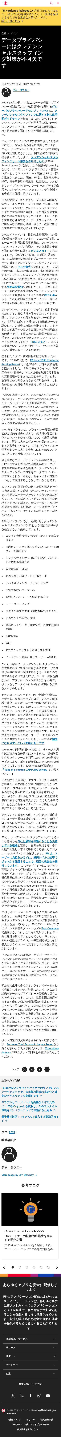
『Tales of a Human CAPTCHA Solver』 (25, 769)
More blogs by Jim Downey (17, 1175)
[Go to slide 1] (13, 1267)
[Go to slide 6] (48, 1267)
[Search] (51, 2)
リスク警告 (24, 267)
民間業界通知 (15, 287)
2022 (12, 1132)
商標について (14, 1419)
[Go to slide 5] (41, 1267)
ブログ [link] (13, 33)
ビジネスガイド (40, 250)
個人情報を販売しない (27, 1429)
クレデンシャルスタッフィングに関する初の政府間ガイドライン (29, 114)
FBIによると (38, 341)
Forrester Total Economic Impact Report (30, 1044)
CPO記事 (49, 295)
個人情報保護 (47, 1419)
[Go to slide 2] (20, 1267)
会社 (3, 33)
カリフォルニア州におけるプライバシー (30, 1424)
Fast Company (50, 928)
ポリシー (30, 1419)
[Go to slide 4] (34, 1267)
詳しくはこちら (10, 21)
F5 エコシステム (14, 1230)
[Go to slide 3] (27, 1267)
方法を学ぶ (16, 1319)
